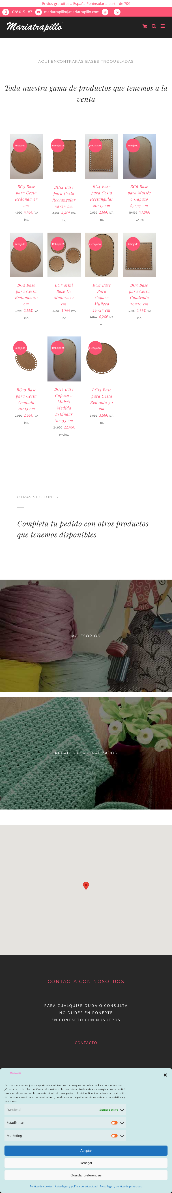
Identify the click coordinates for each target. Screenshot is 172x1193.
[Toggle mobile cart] (145, 26)
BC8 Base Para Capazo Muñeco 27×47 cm (102, 297)
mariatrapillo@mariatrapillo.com (71, 11)
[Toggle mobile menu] (163, 26)
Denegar (86, 1163)
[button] (165, 1075)
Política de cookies (41, 1186)
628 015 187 (21, 11)
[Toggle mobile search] (154, 26)
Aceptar (86, 1150)
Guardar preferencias (86, 1175)
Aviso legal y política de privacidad (76, 1186)
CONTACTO (86, 1042)
